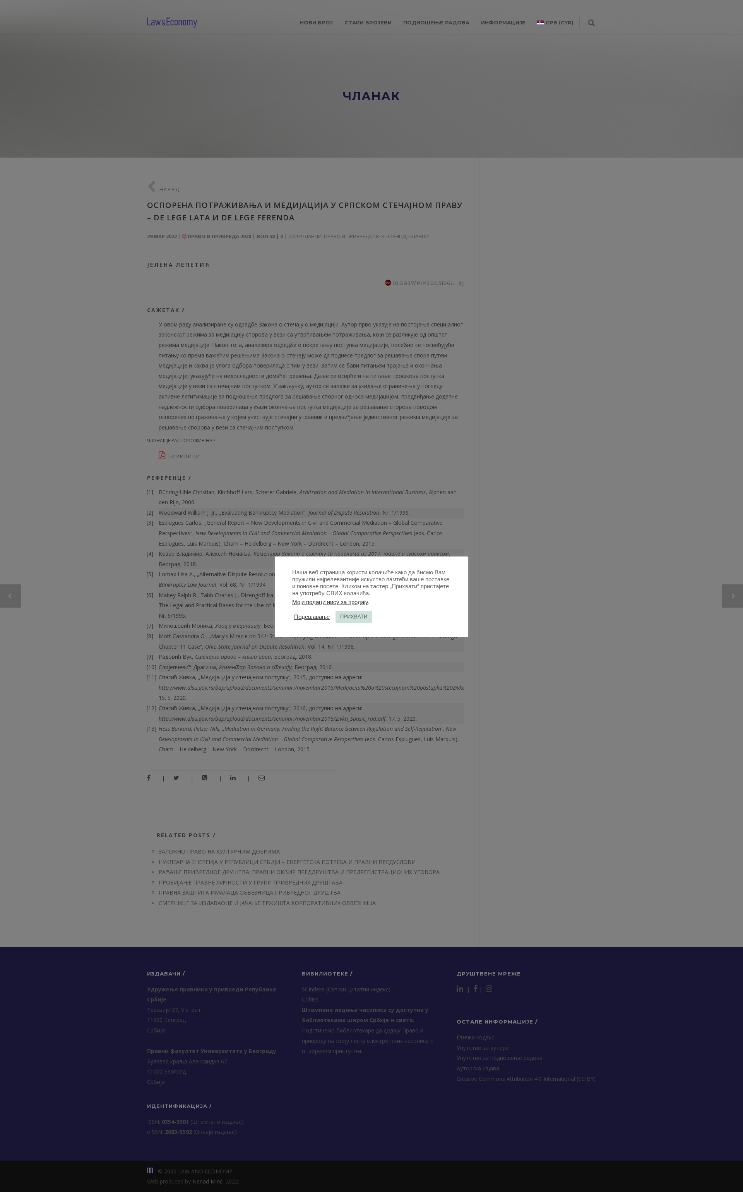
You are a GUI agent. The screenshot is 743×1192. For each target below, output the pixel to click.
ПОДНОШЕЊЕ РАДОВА (436, 22)
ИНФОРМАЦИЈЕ (503, 22)
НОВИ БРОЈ (316, 22)
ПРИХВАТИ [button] (353, 617)
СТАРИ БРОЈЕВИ (368, 22)
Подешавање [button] (312, 617)
